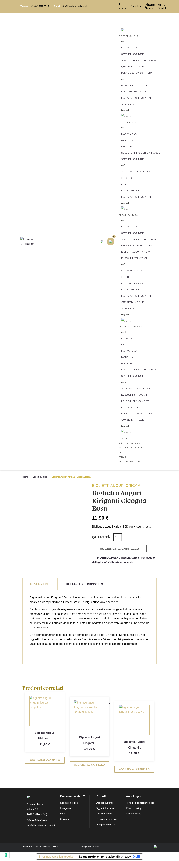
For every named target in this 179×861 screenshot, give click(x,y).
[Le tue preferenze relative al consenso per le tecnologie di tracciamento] (6, 855)
